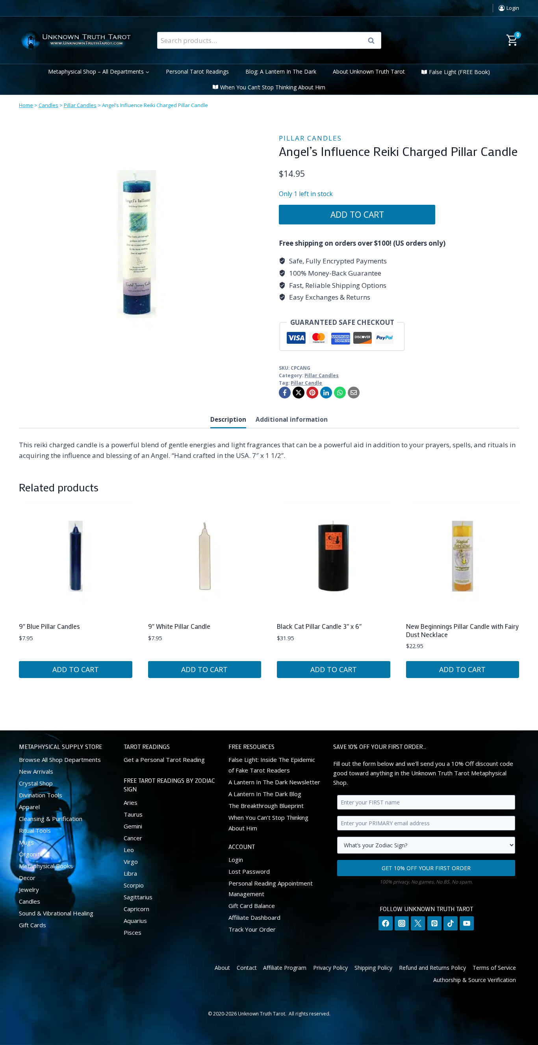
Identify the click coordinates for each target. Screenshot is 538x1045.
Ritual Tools (35, 830)
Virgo (131, 861)
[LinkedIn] (326, 392)
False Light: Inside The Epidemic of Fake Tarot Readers (271, 765)
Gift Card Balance (251, 906)
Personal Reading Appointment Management (270, 888)
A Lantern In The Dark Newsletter (274, 782)
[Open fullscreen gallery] (247, 354)
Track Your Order (252, 929)
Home (26, 105)
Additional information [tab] (292, 419)
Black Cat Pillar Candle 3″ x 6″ (319, 626)
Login (235, 859)
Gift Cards (32, 925)
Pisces (132, 932)
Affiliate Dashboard (254, 917)
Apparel (29, 807)
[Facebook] (285, 392)
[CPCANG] (137, 244)
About (222, 967)
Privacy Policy (330, 967)
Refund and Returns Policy (432, 967)
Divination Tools (40, 795)
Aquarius (135, 921)
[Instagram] (402, 923)
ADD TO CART (357, 214)
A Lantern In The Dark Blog (264, 794)
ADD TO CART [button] (75, 669)
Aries (130, 802)
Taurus (133, 814)
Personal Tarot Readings (197, 71)
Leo (129, 850)
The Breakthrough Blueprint (266, 806)
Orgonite (31, 854)
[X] (298, 392)
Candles (48, 105)
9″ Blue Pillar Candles (49, 626)
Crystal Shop (36, 783)
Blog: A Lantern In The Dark (280, 71)
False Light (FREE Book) (459, 72)
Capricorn (136, 909)
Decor (27, 878)
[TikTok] (450, 923)
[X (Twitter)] (418, 923)
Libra (130, 873)
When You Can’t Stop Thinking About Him (272, 87)
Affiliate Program (284, 967)
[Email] (354, 392)
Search (373, 40)
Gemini (133, 826)
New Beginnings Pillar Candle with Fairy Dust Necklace (462, 630)
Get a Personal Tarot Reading (164, 759)
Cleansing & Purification (50, 819)
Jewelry (29, 889)
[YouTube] (467, 923)
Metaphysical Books (46, 866)
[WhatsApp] (340, 392)
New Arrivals (36, 771)
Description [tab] (228, 419)
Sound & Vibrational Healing (56, 913)
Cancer (133, 838)
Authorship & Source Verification (474, 980)
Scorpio (134, 885)
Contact (247, 967)
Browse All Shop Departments (60, 759)
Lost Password (249, 871)
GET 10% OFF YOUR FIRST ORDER (426, 868)
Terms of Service (494, 967)
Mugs (26, 842)
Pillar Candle (306, 383)
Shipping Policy (373, 967)
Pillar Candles (80, 105)
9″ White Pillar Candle (179, 626)
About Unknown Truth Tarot (369, 71)
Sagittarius (138, 897)
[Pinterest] (312, 392)
